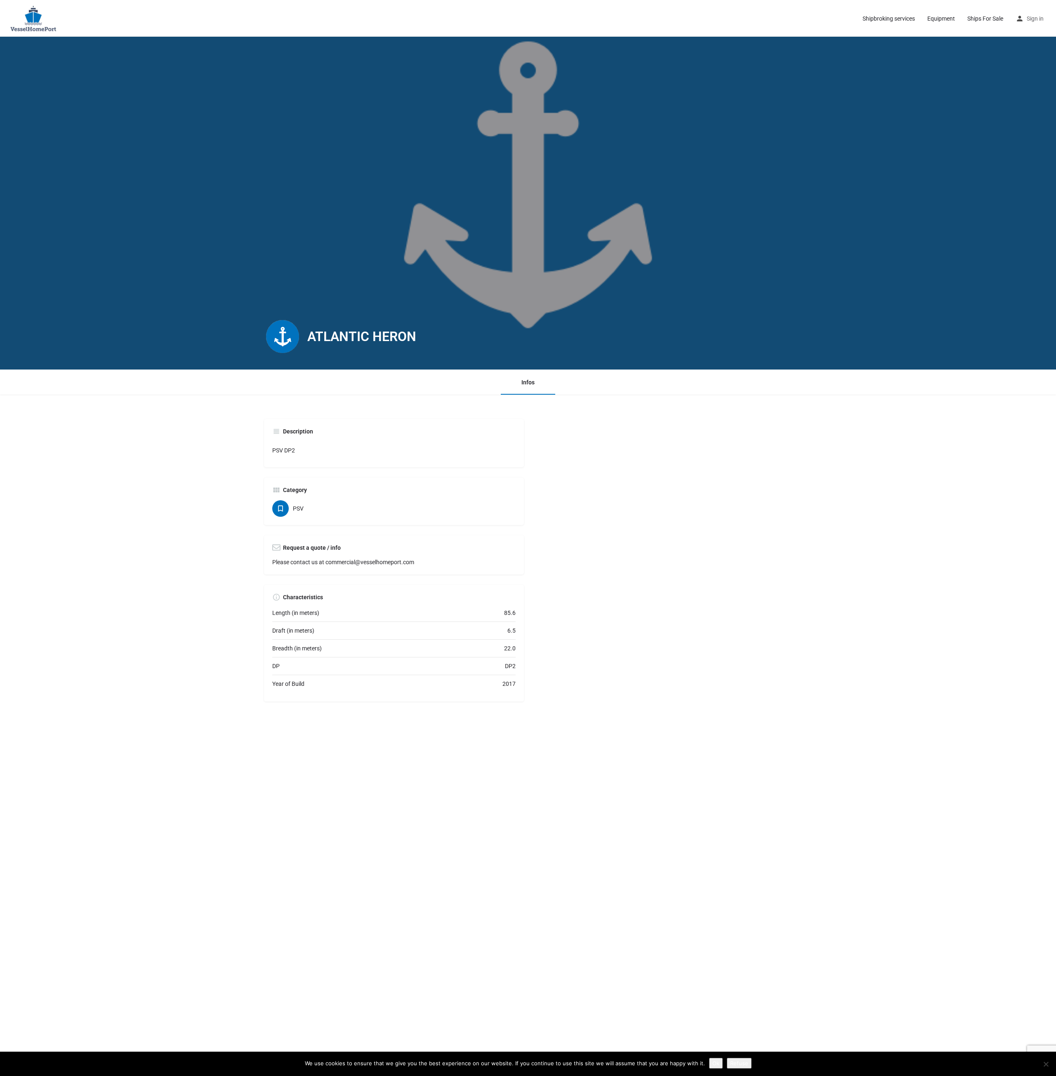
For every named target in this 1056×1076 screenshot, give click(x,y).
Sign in (1035, 18)
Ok (715, 1063)
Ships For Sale (985, 18)
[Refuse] (1046, 1064)
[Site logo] (35, 17)
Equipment (941, 18)
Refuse (739, 1063)
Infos (528, 382)
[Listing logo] (282, 336)
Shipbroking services (889, 18)
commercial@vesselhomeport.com (369, 562)
